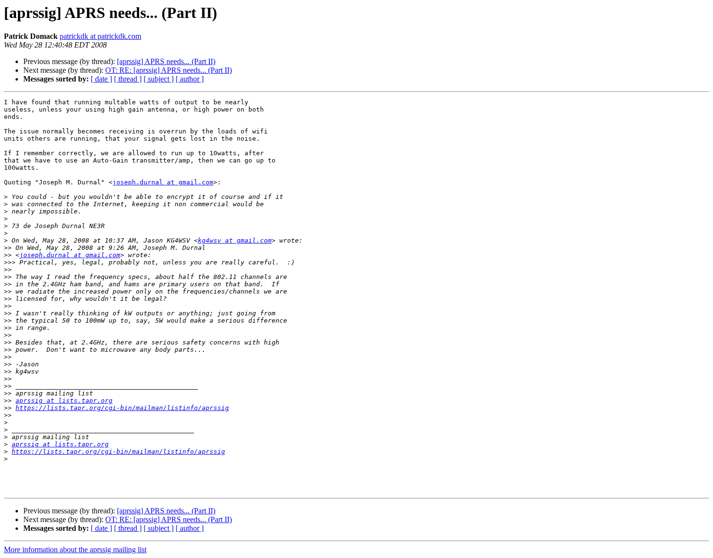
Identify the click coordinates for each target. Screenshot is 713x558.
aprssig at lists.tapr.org (64, 400)
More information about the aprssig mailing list (75, 549)
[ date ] (101, 79)
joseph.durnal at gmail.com (163, 182)
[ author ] (190, 79)
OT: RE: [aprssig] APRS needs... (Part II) (168, 70)
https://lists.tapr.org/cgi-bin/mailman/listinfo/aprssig (122, 407)
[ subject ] (159, 79)
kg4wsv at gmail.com (235, 240)
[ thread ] (128, 79)
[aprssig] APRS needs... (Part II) (166, 61)
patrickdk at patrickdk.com (100, 36)
